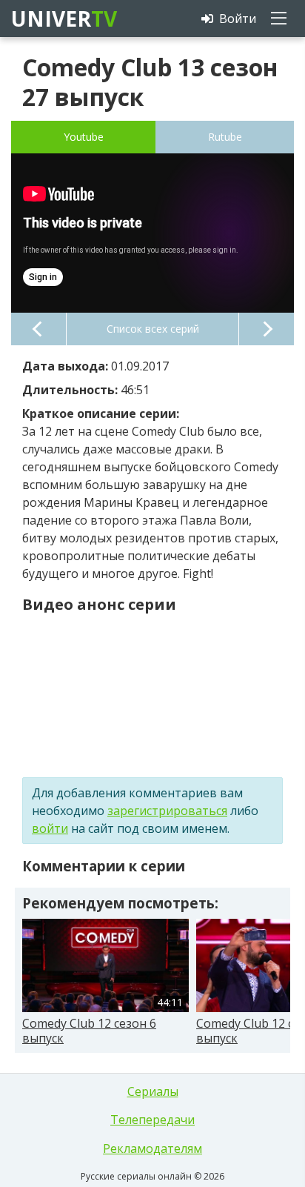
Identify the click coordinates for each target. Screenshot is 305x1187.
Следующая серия (266, 329)
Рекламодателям (152, 1148)
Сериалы (152, 1091)
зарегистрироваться (167, 810)
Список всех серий (153, 329)
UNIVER (63, 18)
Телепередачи (152, 1119)
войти (50, 828)
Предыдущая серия (38, 329)
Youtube (84, 137)
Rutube (225, 137)
